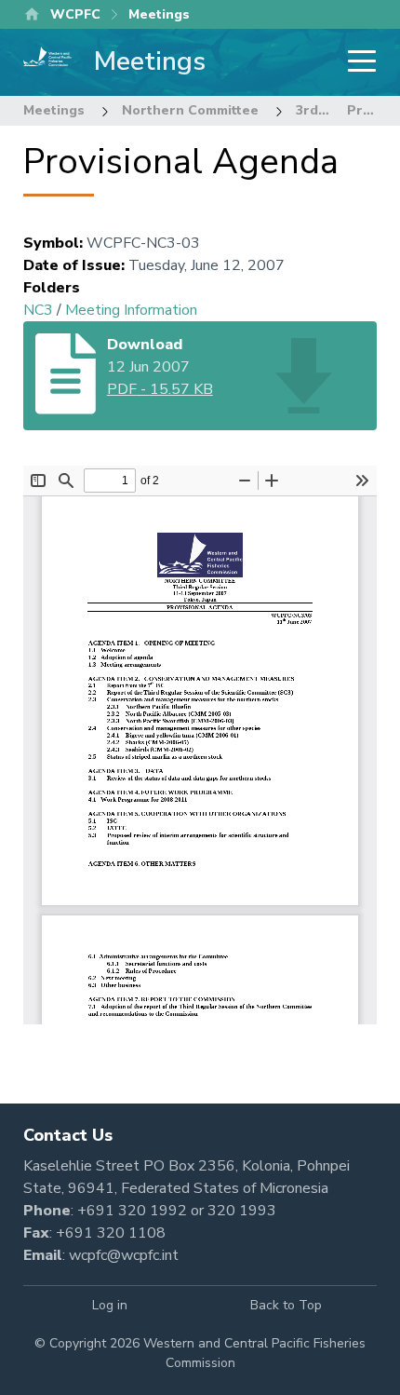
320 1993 (241, 1210)
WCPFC (75, 14)
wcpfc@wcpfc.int (124, 1255)
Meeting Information (131, 310)
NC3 (38, 310)
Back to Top (286, 1305)
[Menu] (356, 63)
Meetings (54, 110)
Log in (109, 1305)
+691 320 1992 (132, 1210)
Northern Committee (190, 110)
